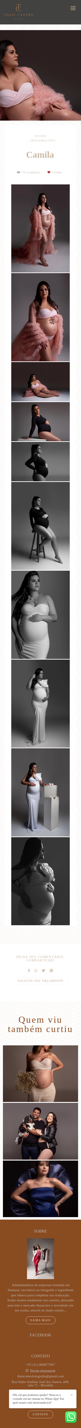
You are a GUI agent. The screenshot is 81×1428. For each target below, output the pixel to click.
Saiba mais (40, 1320)
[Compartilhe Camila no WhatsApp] (35, 971)
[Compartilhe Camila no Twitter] (43, 971)
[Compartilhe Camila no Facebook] (29, 971)
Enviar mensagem (42, 1370)
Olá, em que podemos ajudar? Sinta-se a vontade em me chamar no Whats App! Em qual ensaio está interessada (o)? (38, 1398)
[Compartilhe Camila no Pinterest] (51, 971)
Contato (40, 1414)
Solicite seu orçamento (40, 980)
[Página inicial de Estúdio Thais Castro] (18, 12)
